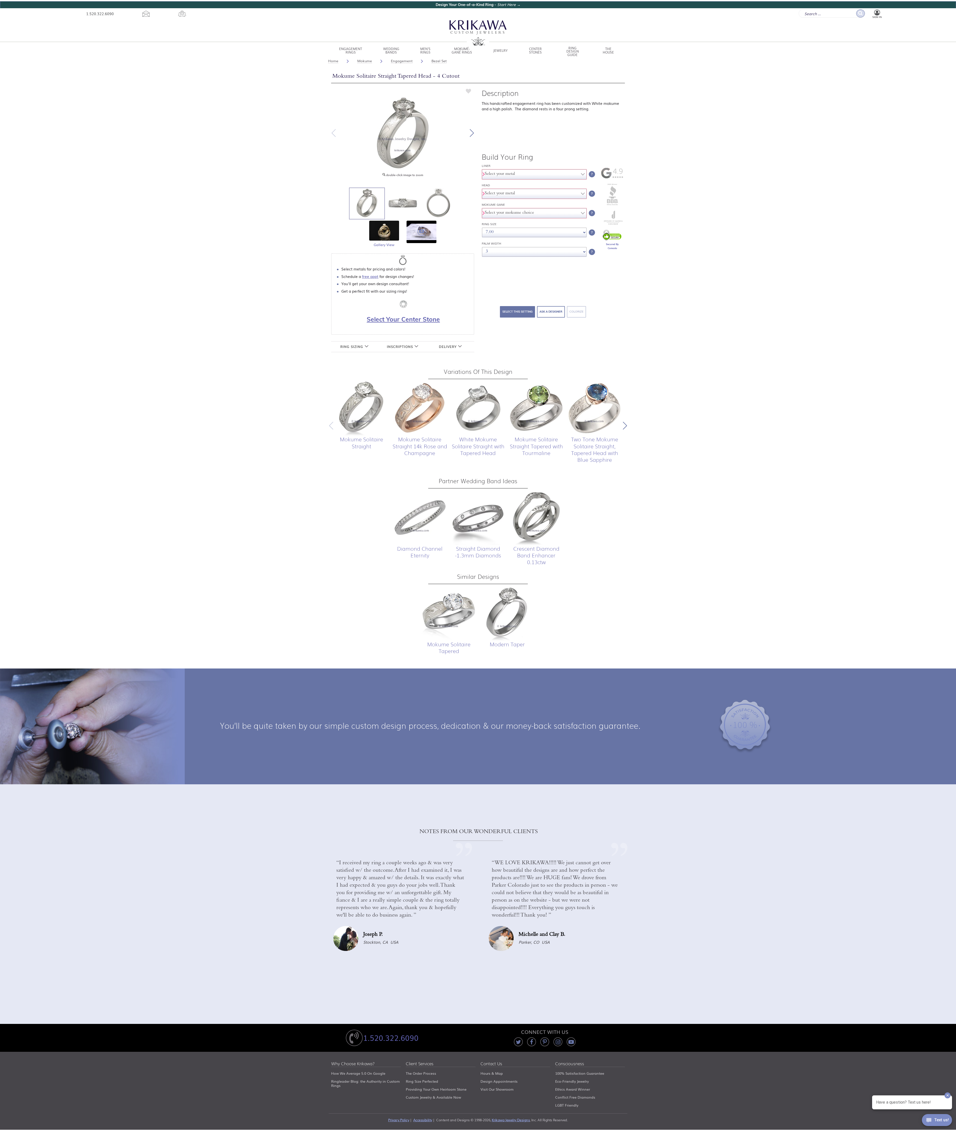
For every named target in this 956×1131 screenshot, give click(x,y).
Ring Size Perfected (422, 1081)
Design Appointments (499, 1081)
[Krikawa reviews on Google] (612, 177)
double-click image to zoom (404, 175)
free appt (370, 276)
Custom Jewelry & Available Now (433, 1097)
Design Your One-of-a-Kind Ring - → (478, 4)
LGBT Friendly (566, 1105)
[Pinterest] (544, 1041)
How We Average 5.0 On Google (358, 1073)
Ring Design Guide (572, 50)
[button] (471, 133)
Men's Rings (425, 50)
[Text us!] (937, 1121)
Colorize (576, 311)
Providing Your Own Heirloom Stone (436, 1089)
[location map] (182, 13)
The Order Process (421, 1073)
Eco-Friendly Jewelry (572, 1081)
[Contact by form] (146, 13)
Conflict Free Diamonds (575, 1097)
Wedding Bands (391, 50)
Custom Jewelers (478, 33)
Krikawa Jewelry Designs (511, 1119)
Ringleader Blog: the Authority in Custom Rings (365, 1083)
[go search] (860, 13)
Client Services (419, 1064)
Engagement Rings (350, 50)
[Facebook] (531, 1041)
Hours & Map (491, 1073)
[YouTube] (571, 1041)
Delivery (448, 347)
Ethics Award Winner (572, 1089)
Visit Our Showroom (497, 1089)
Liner (486, 165)
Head (486, 185)
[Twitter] (518, 1041)
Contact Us (491, 1064)
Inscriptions (400, 347)
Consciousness (569, 1064)
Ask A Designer (550, 311)
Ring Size (489, 224)
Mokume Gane (493, 204)
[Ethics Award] (612, 205)
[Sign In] (877, 13)
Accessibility (422, 1119)
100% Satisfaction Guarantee (579, 1073)
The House (608, 50)
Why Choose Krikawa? (353, 1064)
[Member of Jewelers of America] (612, 223)
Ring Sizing (352, 347)
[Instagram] (557, 1041)
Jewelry (500, 50)
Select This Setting (517, 311)
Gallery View (384, 244)
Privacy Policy (398, 1119)
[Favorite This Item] (468, 91)
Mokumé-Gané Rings (462, 50)
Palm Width (491, 243)
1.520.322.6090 (100, 13)
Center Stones (535, 50)
